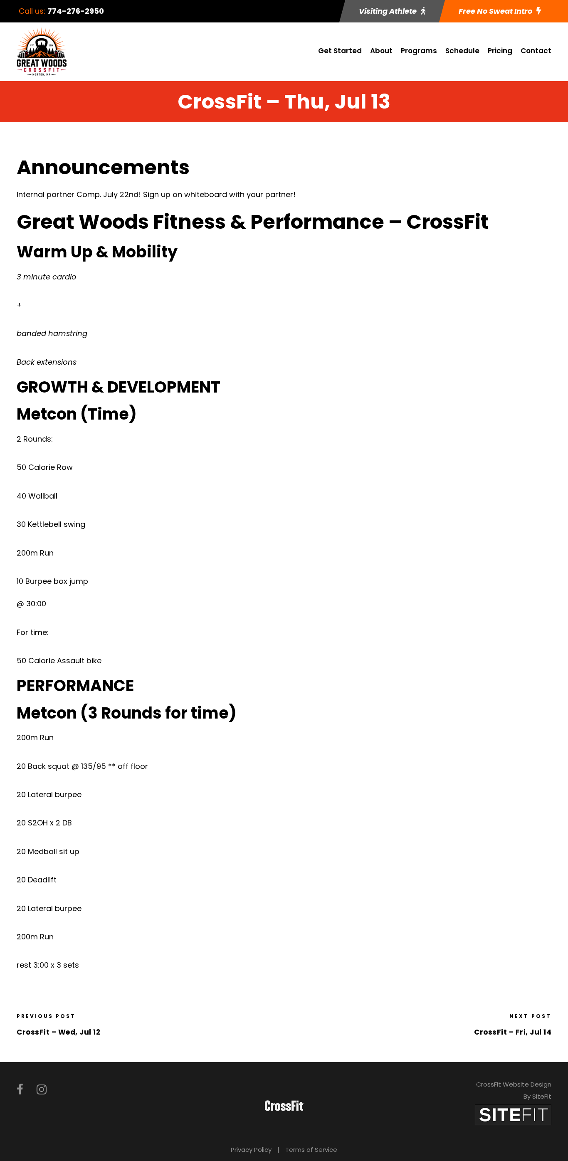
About (381, 51)
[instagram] (42, 1090)
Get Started (340, 51)
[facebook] (20, 1090)
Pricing (500, 51)
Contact (536, 51)
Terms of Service (311, 1149)
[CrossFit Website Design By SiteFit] (513, 1114)
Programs (419, 51)
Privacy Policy (251, 1149)
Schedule (462, 51)
